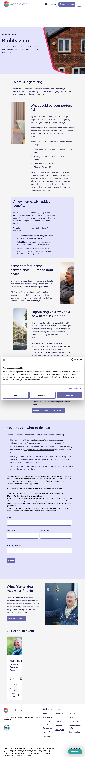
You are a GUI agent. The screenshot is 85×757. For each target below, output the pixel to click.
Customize (41, 395)
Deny (16, 395)
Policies (72, 713)
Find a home (12, 34)
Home (4, 34)
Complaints (73, 721)
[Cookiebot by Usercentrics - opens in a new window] (72, 360)
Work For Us (47, 717)
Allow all (69, 395)
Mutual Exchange (52, 175)
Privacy (72, 717)
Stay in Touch (48, 732)
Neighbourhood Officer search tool (39, 449)
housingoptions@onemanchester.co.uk (46, 440)
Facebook (59, 713)
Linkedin (58, 726)
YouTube (59, 721)
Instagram (59, 730)
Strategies (46, 736)
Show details (73, 388)
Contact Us (47, 728)
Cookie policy (74, 732)
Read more (13, 695)
